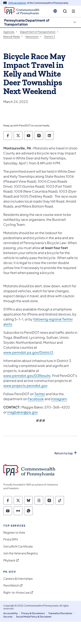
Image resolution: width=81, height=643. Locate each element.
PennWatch (11, 585)
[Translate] (55, 11)
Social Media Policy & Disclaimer (34, 616)
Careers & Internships (18, 578)
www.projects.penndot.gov (25, 385)
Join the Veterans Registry (20, 553)
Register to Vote (14, 532)
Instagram (59, 399)
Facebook (36, 399)
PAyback (9, 560)
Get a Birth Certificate (18, 546)
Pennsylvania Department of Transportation (26, 22)
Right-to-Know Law (16, 592)
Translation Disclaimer (60, 613)
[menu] (73, 11)
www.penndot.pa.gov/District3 (28, 352)
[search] (65, 11)
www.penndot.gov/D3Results (26, 375)
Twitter (39, 394)
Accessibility (10, 613)
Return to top (63, 453)
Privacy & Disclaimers (33, 613)
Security (7, 616)
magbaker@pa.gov (22, 412)
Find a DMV (10, 539)
